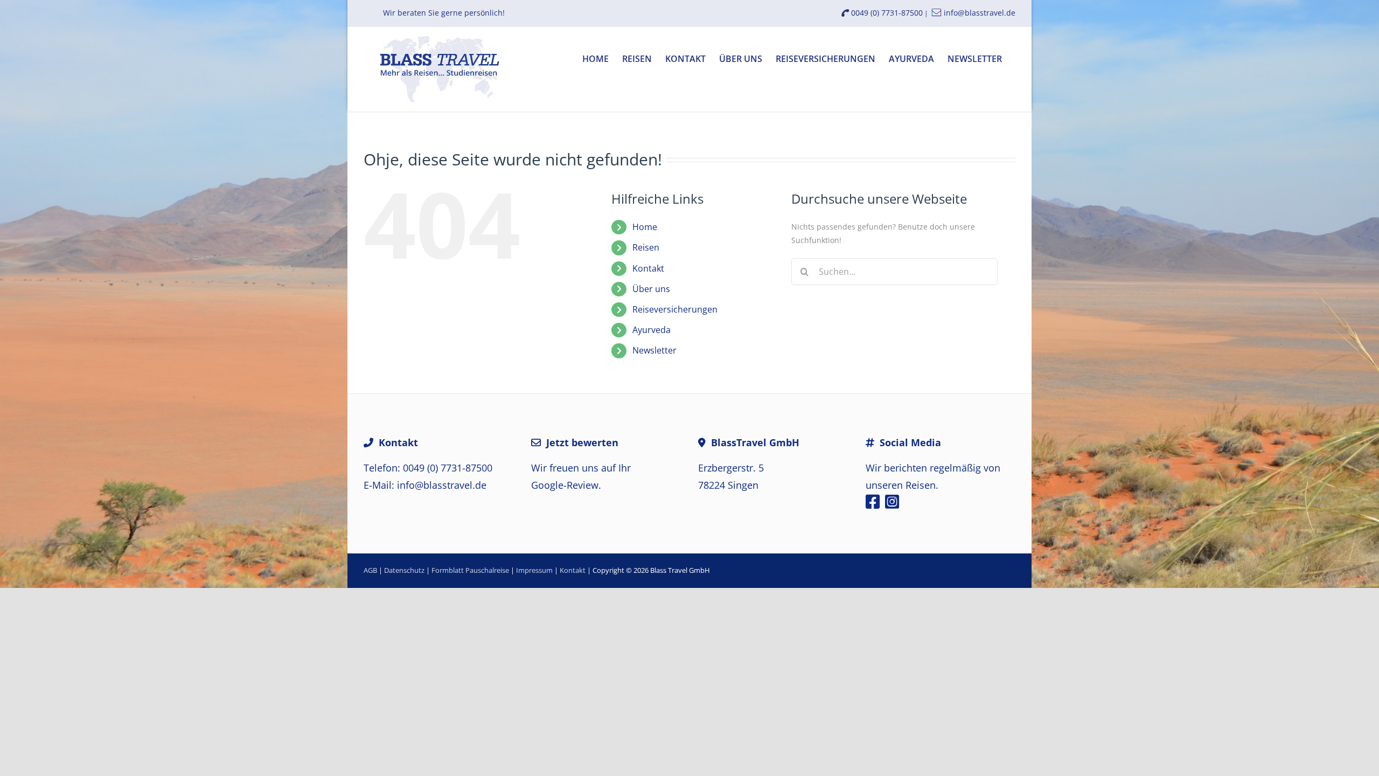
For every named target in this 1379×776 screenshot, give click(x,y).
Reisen (645, 247)
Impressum (534, 570)
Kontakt (648, 268)
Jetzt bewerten (582, 442)
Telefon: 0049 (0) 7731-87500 (428, 467)
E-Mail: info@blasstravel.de (425, 485)
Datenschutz (404, 570)
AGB (370, 570)
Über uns (651, 289)
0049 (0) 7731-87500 (886, 13)
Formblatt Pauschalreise (470, 570)
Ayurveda (651, 330)
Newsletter (654, 350)
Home (644, 227)
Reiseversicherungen (675, 309)
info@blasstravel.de (979, 13)
